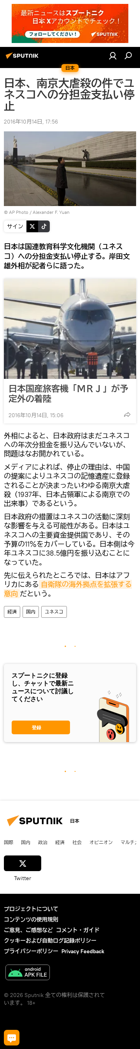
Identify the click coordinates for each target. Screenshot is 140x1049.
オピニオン (101, 842)
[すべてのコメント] (11, 1037)
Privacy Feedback (82, 951)
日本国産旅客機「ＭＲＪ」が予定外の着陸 (68, 394)
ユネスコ (54, 612)
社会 (77, 842)
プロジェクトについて (31, 909)
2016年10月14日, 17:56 (31, 121)
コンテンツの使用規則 (31, 919)
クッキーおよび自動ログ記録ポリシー (50, 940)
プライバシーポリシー (31, 951)
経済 (12, 612)
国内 (30, 612)
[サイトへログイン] (113, 55)
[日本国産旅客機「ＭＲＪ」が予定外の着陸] (70, 329)
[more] (127, 414)
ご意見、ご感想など (28, 930)
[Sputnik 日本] (23, 58)
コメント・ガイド (78, 930)
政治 (42, 842)
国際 (8, 842)
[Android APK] (27, 973)
